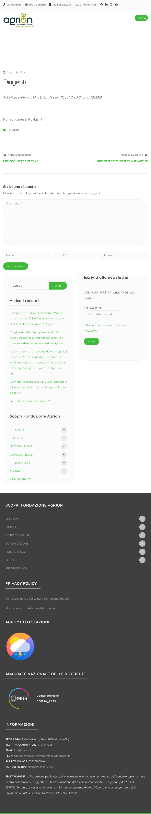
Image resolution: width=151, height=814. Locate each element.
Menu (140, 17)
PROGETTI (16, 438)
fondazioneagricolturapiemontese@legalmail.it (40, 756)
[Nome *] (27, 255)
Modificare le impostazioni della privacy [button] (30, 608)
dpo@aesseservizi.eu (41, 767)
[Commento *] (75, 245)
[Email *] (75, 255)
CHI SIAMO (17, 430)
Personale (13, 129)
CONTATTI (16, 471)
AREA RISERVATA (20, 479)
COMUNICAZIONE (21, 454)
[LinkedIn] (106, 4)
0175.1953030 (14, 4)
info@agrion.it (37, 4)
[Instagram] (111, 4)
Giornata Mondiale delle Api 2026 (30, 401)
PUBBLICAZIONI (20, 463)
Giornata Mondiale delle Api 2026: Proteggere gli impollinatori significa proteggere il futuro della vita (38, 387)
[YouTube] (116, 4)
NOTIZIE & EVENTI (21, 446)
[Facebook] (101, 4)
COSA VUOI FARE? (96, 292)
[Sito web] (124, 255)
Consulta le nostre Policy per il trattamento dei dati (37, 598)
